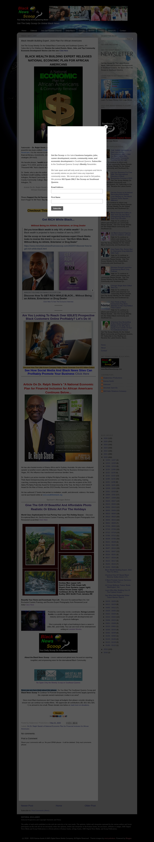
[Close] (106, 127)
